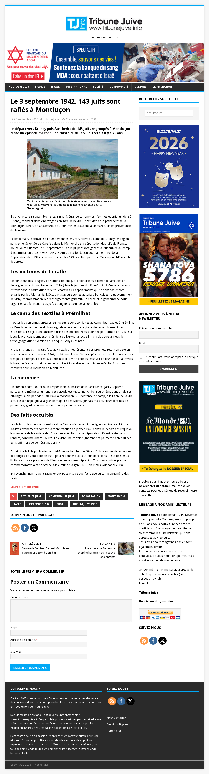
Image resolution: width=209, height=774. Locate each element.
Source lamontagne (24, 487)
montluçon (116, 496)
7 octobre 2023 (18, 87)
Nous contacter (116, 718)
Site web (16, 651)
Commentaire (19, 597)
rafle (17, 504)
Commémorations (77, 119)
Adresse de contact (23, 640)
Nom (13, 628)
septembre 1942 (38, 504)
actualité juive (31, 496)
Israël (55, 87)
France (40, 87)
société (98, 87)
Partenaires (114, 730)
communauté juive (62, 496)
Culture (140, 87)
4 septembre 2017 (27, 119)
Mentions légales (117, 724)
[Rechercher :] (169, 113)
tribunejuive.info (85, 504)
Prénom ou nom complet (155, 328)
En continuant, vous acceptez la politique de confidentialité (168, 359)
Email (142, 342)
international (76, 87)
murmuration (162, 87)
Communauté (119, 87)
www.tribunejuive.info (26, 719)
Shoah (61, 504)
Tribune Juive (51, 119)
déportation (91, 496)
